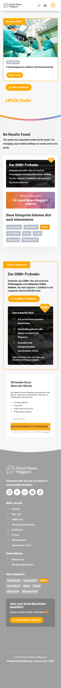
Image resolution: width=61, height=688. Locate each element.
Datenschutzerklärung (19, 661)
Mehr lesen (15, 75)
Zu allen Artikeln (19, 87)
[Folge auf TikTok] (40, 492)
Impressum (40, 661)
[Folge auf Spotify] (32, 492)
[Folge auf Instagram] (9, 492)
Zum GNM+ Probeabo (24, 298)
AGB (51, 661)
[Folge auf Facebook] (17, 492)
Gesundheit (13, 62)
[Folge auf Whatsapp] (24, 492)
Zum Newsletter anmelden (26, 620)
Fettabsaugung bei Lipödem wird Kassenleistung (29, 67)
